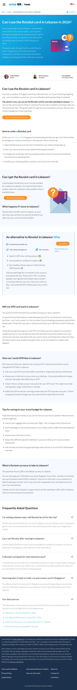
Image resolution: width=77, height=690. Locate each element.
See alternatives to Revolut (15, 198)
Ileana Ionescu (43, 76)
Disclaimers (72, 12)
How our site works (33, 673)
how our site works (16, 662)
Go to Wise (62, 243)
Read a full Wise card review (61, 250)
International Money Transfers (37, 669)
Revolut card (17, 137)
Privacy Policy (7, 673)
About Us (54, 669)
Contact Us (55, 673)
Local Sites (55, 677)
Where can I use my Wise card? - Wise (20, 613)
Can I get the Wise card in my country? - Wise (23, 617)
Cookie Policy (6, 677)
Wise (57, 237)
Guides (9, 12)
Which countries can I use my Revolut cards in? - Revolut (27, 622)
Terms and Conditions (9, 669)
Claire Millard (14, 76)
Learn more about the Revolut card (16, 117)
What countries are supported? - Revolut (21, 626)
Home (3, 12)
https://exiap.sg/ (18, 639)
